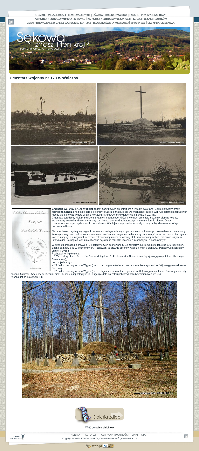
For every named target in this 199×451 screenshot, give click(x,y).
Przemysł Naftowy (153, 15)
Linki (135, 435)
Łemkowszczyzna (79, 15)
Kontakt (76, 435)
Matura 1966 (138, 22)
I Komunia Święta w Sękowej (111, 22)
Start (145, 435)
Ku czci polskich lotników (150, 18)
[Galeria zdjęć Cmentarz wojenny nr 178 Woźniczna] (99, 423)
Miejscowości (57, 15)
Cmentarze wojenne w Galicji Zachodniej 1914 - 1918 (59, 22)
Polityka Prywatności (114, 435)
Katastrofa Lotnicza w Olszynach (109, 18)
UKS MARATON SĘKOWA (161, 22)
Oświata (98, 15)
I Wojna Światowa (116, 15)
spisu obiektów (104, 427)
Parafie (134, 15)
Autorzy (90, 435)
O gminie (40, 15)
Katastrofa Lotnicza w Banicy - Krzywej (60, 18)
